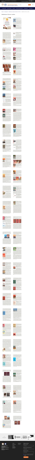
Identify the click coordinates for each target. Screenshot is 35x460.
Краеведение (26, 8)
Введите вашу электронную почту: (27, 447)
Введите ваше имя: (25, 444)
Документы (13, 446)
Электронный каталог (19, 8)
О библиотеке (4, 8)
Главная (3, 11)
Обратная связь (3, 1)
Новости (13, 8)
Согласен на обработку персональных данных (28, 455)
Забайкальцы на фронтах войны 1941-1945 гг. (15, 11)
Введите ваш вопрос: (25, 450)
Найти (29, 4)
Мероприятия (9, 8)
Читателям (31, 8)
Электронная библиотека (14, 447)
